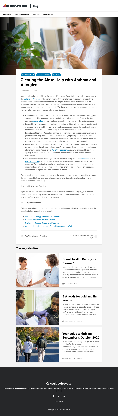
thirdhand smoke (32, 161)
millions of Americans (32, 99)
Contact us (59, 401)
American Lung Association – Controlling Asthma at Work (48, 226)
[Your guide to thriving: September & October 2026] (37, 344)
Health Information (28, 74)
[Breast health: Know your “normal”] (37, 270)
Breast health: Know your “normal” (79, 261)
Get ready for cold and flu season (79, 298)
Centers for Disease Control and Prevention (42, 223)
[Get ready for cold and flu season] (37, 307)
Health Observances (43, 74)
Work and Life (48, 14)
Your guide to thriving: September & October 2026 (80, 335)
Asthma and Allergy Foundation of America (42, 216)
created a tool (37, 121)
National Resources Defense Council (40, 220)
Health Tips (7, 14)
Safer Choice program (60, 150)
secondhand (84, 159)
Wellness (36, 14)
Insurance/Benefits (22, 14)
